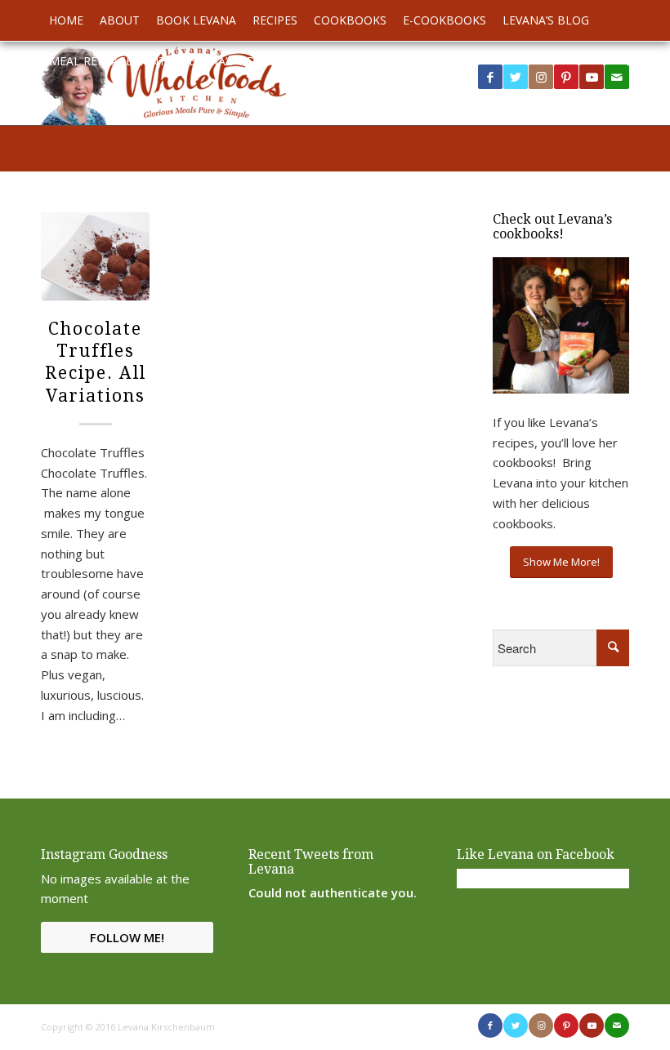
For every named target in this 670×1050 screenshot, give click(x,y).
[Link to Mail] (617, 1025)
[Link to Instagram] (541, 77)
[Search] (620, 61)
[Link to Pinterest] (566, 77)
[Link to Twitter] (515, 77)
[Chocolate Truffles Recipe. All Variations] (95, 256)
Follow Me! (127, 937)
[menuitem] (66, 20)
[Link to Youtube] (591, 77)
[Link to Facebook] (490, 77)
